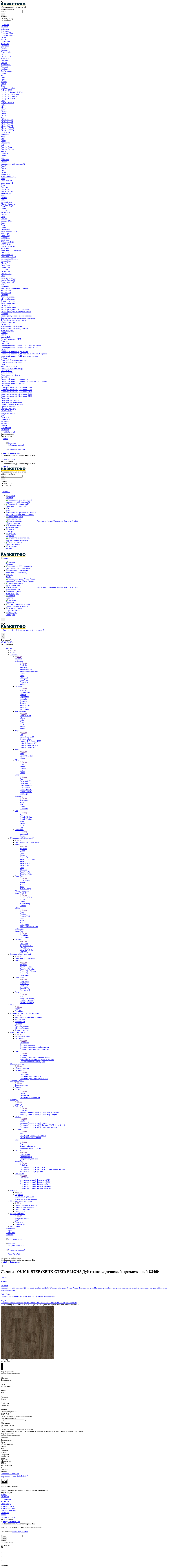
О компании (6, 1499)
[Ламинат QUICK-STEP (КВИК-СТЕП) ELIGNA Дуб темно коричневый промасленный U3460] (27, 1358)
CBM (22, 764)
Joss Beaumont (25, 716)
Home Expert (25, 880)
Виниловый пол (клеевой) (25, 958)
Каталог (13, 652)
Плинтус (18, 1104)
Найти (4, 1538)
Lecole (22, 1093)
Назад (15, 650)
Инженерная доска (22, 1036)
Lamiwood (24, 834)
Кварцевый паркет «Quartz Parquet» (29, 1017)
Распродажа (10, 1290)
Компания (5, 1497)
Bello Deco (24, 1165)
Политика (5, 1513)
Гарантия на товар (8, 1511)
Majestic (73, 1303)
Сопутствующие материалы (26, 1205)
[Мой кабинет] (2, 622)
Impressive (5, 1303)
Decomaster (24, 1178)
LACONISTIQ (25, 1155)
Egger (22, 779)
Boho (22, 754)
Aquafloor (23, 849)
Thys (21, 735)
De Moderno (24, 1043)
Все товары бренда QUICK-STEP (14, 1476)
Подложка (19, 1195)
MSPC (17, 1009)
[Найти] (3, 14)
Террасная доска (21, 1085)
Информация (6, 1504)
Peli (21, 815)
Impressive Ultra (15, 1303)
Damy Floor (24, 982)
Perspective (66, 1303)
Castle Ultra (49, 1303)
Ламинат (18, 659)
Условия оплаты (7, 1506)
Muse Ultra (58, 1303)
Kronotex (23, 690)
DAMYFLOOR (26, 897)
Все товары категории (10, 1474)
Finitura (22, 1133)
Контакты (5, 1502)
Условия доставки (8, 1508)
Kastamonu (24, 800)
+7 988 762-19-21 (8, 432)
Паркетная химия (22, 1218)
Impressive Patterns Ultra (30, 1303)
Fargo (22, 912)
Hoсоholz (23, 1055)
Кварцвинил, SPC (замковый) (27, 842)
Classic (42, 1303)
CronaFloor (24, 935)
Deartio (22, 1121)
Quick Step (24, 665)
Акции (3, 1515)
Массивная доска (22, 1068)
